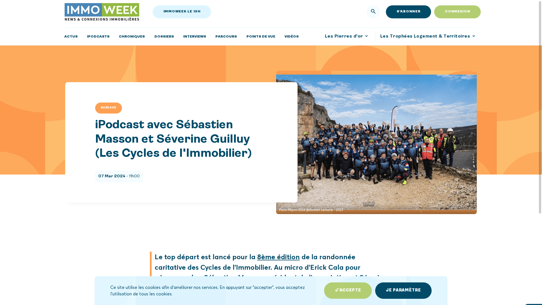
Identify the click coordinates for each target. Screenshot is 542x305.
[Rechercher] (373, 12)
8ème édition (278, 256)
